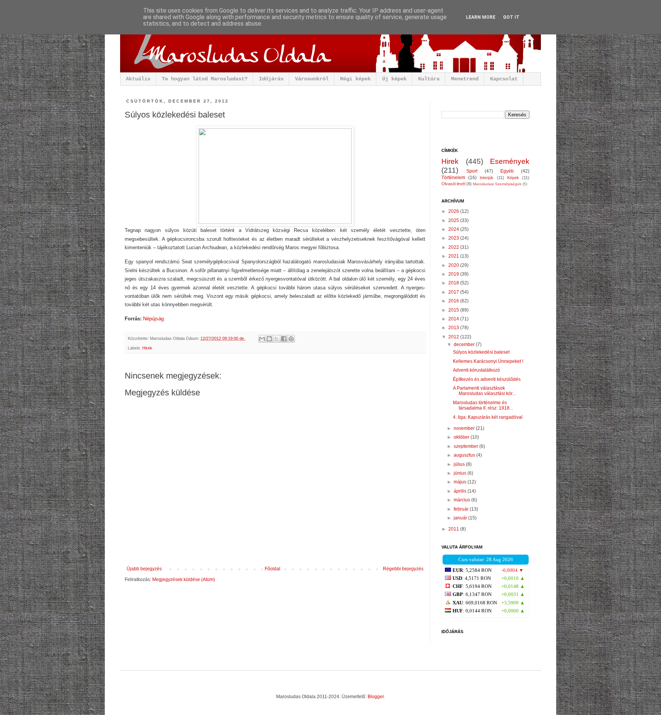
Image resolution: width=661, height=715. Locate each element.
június (460, 473)
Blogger (376, 696)
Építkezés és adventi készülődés (487, 379)
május (460, 482)
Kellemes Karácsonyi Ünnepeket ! (488, 361)
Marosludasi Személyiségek (497, 184)
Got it (511, 17)
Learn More (480, 17)
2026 (454, 211)
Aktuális (138, 79)
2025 (454, 220)
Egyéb (507, 171)
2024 (454, 229)
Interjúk (486, 177)
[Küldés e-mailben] (262, 339)
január (461, 518)
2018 (454, 283)
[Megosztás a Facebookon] (284, 339)
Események (509, 161)
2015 (454, 310)
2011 (454, 529)
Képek (513, 177)
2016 (454, 301)
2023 (454, 238)
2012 (454, 337)
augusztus (465, 455)
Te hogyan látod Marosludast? (204, 79)
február (462, 509)
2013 (454, 327)
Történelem (453, 177)
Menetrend (465, 79)
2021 (454, 256)
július (460, 464)
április (460, 491)
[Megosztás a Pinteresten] (291, 339)
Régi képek (355, 79)
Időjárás (271, 79)
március (462, 500)
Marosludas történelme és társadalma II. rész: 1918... (483, 405)
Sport (471, 171)
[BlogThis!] (269, 339)
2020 (454, 265)
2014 (454, 319)
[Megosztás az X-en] (276, 339)
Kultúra (429, 79)
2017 (454, 292)
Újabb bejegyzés (144, 568)
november (465, 428)
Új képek (394, 79)
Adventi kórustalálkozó (476, 370)
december (465, 344)
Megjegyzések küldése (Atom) (183, 579)
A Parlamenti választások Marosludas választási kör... (484, 390)
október (462, 437)
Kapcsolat (504, 79)
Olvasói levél (453, 183)
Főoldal (272, 568)
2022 (454, 247)
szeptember (466, 446)
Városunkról (312, 79)
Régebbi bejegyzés (403, 568)
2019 (454, 274)
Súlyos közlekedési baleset (481, 352)
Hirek (147, 348)
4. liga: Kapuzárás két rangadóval (488, 417)
